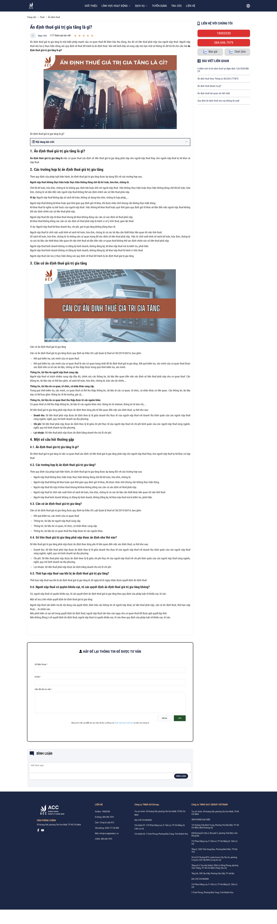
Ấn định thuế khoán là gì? (209, 86)
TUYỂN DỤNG (159, 5)
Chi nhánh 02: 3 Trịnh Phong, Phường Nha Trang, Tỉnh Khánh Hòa (161, 834)
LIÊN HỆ (190, 5)
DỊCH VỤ (140, 5)
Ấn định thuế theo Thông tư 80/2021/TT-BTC (218, 78)
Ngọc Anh (42, 35)
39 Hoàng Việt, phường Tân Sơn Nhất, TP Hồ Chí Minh (59, 824)
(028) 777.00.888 (112, 828)
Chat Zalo (240, 51)
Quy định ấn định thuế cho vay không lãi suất (218, 100)
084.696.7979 (223, 43)
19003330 (224, 33)
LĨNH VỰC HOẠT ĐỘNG (115, 5)
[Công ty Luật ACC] (31, 6)
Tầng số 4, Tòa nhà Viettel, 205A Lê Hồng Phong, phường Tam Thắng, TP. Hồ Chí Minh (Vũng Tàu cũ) (214, 866)
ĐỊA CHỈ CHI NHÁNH (143, 820)
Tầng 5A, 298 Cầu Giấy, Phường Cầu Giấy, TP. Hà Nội (212, 873)
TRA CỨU (176, 5)
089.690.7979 (106, 839)
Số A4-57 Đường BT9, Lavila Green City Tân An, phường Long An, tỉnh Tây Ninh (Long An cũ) (214, 858)
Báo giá (213, 51)
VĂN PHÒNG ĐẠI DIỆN (200, 819)
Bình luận (181, 776)
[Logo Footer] (51, 810)
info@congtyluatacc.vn (109, 833)
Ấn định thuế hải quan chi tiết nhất (214, 93)
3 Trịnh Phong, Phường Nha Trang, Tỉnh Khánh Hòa (212, 892)
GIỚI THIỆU (91, 5)
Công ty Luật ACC (107, 822)
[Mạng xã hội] (38, 831)
